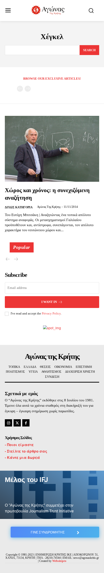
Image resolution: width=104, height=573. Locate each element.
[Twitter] (17, 422)
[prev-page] (20, 89)
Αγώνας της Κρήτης (49, 207)
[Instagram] (8, 422)
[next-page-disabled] (28, 89)
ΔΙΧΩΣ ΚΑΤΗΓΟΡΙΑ (19, 207)
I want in (49, 302)
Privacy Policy (51, 313)
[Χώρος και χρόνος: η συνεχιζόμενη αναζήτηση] (52, 149)
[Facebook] (26, 422)
